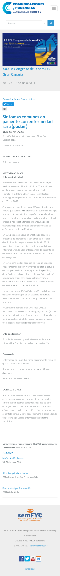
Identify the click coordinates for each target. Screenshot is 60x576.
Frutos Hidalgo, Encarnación (16, 488)
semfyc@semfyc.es (39, 545)
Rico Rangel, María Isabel (15, 473)
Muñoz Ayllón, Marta (13, 458)
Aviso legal (30, 569)
